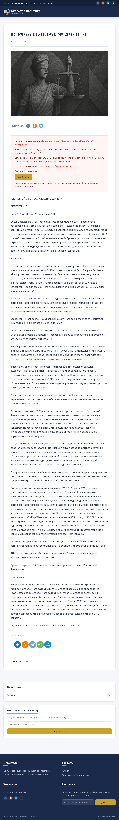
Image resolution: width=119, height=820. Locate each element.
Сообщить (23, 177)
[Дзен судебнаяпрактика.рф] (113, 3)
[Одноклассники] (25, 644)
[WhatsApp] (40, 644)
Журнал (58, 695)
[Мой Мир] (47, 644)
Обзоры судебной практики (75, 775)
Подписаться (59, 731)
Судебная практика (25, 12)
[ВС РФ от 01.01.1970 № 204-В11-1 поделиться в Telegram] (41, 125)
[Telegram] (32, 644)
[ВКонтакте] (17, 644)
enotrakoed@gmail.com (43, 3)
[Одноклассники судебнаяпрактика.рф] (103, 3)
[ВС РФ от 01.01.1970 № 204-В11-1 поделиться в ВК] (28, 125)
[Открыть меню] (113, 12)
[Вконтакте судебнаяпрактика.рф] (98, 3)
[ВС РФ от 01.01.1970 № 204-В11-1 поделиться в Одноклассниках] (35, 125)
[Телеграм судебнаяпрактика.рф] (108, 3)
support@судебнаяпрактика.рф (56, 166)
